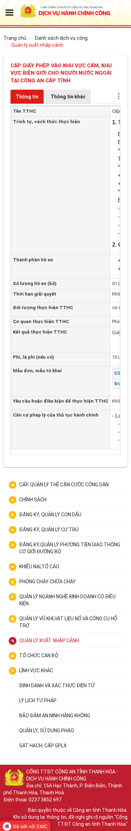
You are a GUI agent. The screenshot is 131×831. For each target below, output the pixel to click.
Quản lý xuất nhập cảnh (37, 45)
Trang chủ (14, 38)
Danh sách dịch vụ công (61, 38)
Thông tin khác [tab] (68, 96)
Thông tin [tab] (27, 96)
